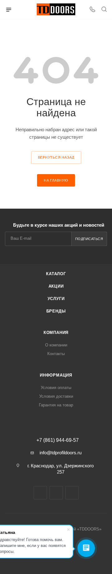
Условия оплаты (56, 387)
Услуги (56, 298)
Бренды (56, 311)
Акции (56, 286)
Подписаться (89, 239)
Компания (56, 332)
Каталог (56, 273)
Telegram (72, 492)
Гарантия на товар (56, 405)
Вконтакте (40, 492)
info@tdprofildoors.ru (61, 452)
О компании (56, 345)
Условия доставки (56, 396)
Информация (56, 375)
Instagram (56, 492)
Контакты (56, 353)
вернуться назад (56, 157)
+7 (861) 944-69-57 (57, 440)
